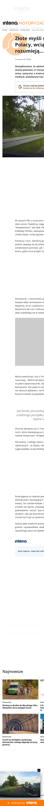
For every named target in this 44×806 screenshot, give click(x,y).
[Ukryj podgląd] (39, 770)
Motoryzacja (14, 30)
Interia (4, 30)
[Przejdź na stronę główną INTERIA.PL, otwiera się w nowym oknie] (10, 23)
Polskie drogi (25, 30)
